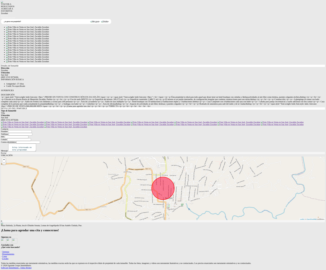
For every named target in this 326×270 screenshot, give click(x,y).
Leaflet (302, 219)
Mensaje (4, 151)
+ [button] (4, 159)
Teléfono (4, 134)
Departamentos (8, 254)
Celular (4, 139)
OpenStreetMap (312, 219)
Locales (5, 259)
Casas (4, 256)
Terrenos (5, 252)
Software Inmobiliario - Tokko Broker (16, 268)
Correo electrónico (8, 142)
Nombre (4, 131)
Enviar (3, 153)
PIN (2, 137)
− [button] (4, 162)
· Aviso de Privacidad (9, 235)
